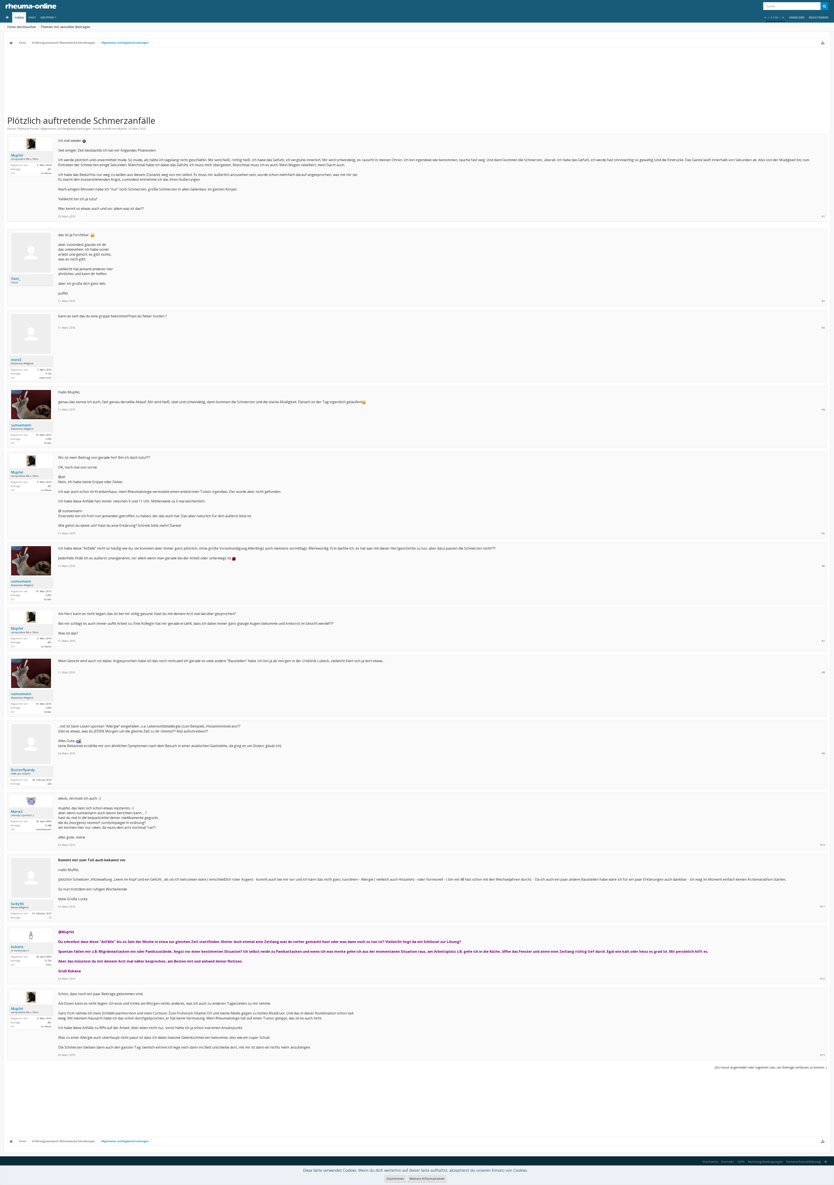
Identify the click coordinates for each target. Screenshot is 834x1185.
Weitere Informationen (427, 1179)
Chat (32, 17)
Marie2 (17, 811)
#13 (822, 1055)
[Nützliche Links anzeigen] (823, 43)
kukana (17, 947)
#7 (823, 641)
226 (49, 783)
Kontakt (727, 1162)
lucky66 (17, 904)
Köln (48, 964)
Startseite (710, 1162)
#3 (823, 328)
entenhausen (43, 829)
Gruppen (47, 17)
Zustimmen (395, 1179)
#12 (822, 979)
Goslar (47, 442)
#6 (823, 566)
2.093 (48, 439)
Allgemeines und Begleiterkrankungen (66, 129)
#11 (822, 906)
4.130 (48, 373)
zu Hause (46, 173)
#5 (823, 533)
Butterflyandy (23, 770)
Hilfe (741, 1162)
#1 (823, 216)
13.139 (47, 960)
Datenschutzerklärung (803, 1162)
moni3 (16, 360)
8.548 (48, 825)
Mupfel (122, 129)
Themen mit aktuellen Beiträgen (65, 27)
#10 (822, 845)
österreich (45, 377)
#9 (823, 753)
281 (49, 169)
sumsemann (21, 425)
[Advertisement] (417, 81)
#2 (823, 301)
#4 (823, 409)
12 (50, 917)
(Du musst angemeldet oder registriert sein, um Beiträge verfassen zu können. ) (771, 1067)
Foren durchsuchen (21, 27)
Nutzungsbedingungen (765, 1162)
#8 (823, 672)
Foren (19, 18)
